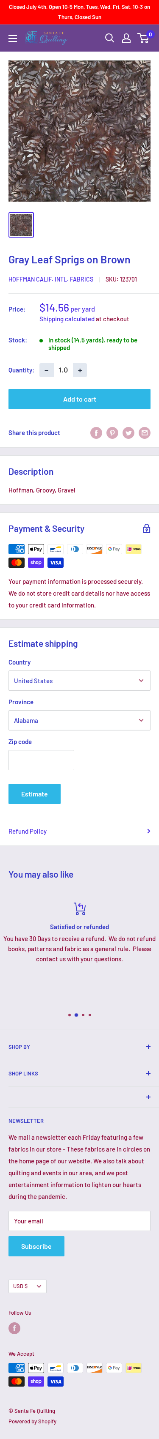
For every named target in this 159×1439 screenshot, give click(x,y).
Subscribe (36, 1246)
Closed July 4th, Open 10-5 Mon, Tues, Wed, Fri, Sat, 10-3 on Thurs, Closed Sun (79, 11)
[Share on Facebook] (96, 432)
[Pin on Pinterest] (112, 432)
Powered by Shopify (32, 1421)
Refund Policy (27, 831)
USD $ (20, 1286)
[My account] (126, 38)
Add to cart (79, 399)
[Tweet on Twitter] (128, 432)
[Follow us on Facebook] (14, 1328)
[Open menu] (12, 38)
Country (19, 662)
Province (20, 702)
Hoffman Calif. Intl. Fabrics (50, 279)
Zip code (20, 741)
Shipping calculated (67, 319)
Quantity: (21, 370)
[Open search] (109, 38)
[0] (143, 38)
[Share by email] (145, 432)
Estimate (34, 794)
